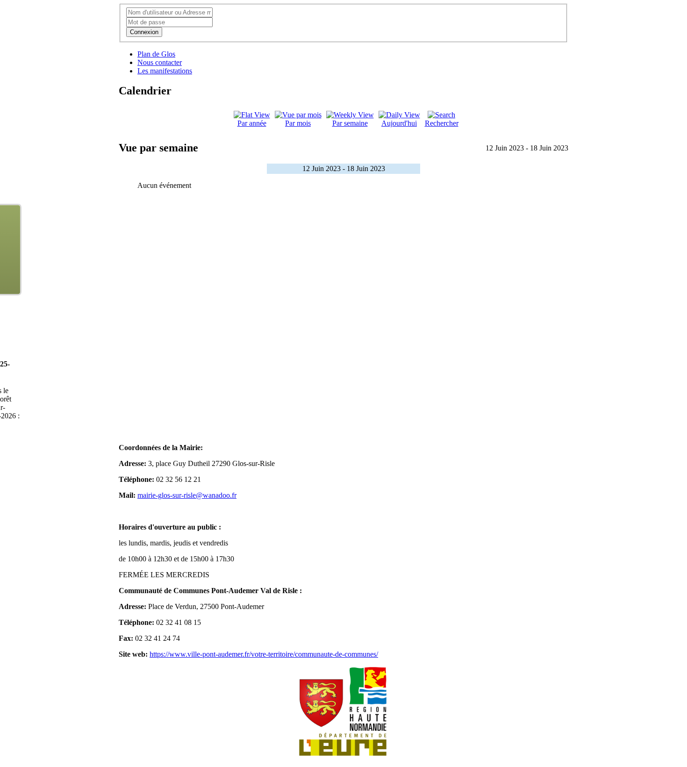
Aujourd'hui (399, 123)
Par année (251, 123)
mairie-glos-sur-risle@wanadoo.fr (186, 495)
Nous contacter (159, 62)
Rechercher (441, 123)
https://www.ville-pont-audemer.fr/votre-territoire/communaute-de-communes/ (264, 654)
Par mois (298, 123)
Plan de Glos (156, 54)
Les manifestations (164, 71)
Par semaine (350, 123)
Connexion (144, 32)
